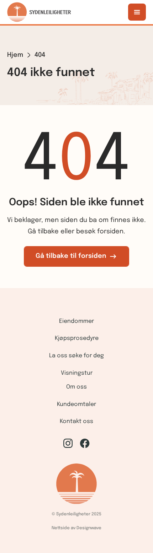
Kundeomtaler (76, 404)
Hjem (15, 55)
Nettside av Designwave (76, 528)
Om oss (76, 387)
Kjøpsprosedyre (77, 338)
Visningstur (77, 373)
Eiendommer (76, 321)
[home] (39, 12)
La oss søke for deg (76, 356)
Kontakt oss (76, 421)
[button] (137, 12)
